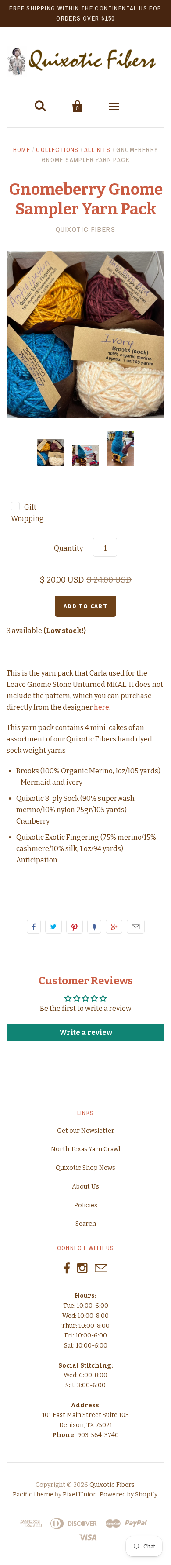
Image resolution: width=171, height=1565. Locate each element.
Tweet (53, 927)
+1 (114, 927)
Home (22, 150)
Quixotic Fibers (86, 229)
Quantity (68, 548)
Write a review (85, 1032)
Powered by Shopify (128, 1494)
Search (85, 1223)
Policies (85, 1205)
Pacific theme (33, 1494)
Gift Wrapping (27, 513)
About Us (85, 1186)
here (101, 707)
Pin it (74, 927)
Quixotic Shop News (85, 1168)
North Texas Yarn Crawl (85, 1149)
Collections (57, 150)
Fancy (94, 927)
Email (136, 927)
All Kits (97, 150)
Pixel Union (80, 1494)
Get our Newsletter (85, 1130)
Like (34, 927)
